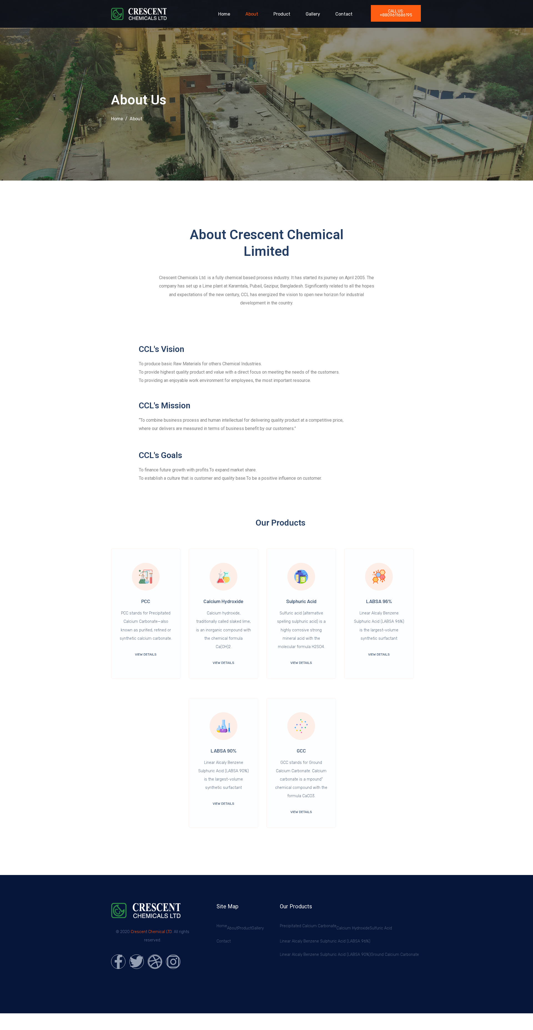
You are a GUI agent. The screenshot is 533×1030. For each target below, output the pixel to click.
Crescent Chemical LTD (151, 931)
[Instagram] (173, 961)
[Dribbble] (155, 961)
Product (281, 14)
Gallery (313, 14)
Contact (344, 14)
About (251, 14)
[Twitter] (136, 961)
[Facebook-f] (118, 961)
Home (224, 14)
